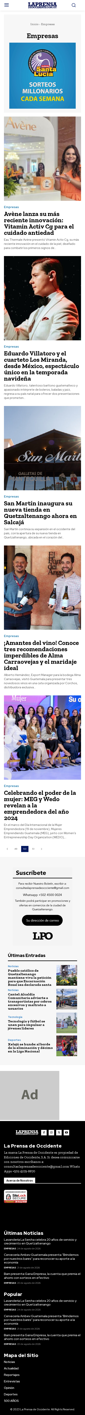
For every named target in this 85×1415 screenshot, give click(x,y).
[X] (59, 1132)
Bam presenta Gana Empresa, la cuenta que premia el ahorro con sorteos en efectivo (42, 1276)
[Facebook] (44, 1132)
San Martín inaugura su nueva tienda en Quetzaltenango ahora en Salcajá (40, 513)
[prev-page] (7, 849)
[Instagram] (51, 1132)
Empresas (11, 207)
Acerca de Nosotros (19, 1180)
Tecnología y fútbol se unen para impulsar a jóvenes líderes (26, 1024)
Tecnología (15, 1017)
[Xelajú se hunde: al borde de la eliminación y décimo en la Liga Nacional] (66, 1046)
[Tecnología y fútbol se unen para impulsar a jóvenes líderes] (66, 1023)
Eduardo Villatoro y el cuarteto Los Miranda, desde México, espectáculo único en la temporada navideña (41, 366)
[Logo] (43, 5)
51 (33, 848)
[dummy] (29, 1119)
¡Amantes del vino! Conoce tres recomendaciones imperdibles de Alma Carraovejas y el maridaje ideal (41, 655)
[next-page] (41, 849)
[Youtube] (66, 1132)
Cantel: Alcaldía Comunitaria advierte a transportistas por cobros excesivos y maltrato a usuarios (30, 1001)
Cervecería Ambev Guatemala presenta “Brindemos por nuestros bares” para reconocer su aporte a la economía (41, 1258)
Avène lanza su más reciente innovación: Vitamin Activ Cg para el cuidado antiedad (39, 223)
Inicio (34, 24)
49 (15, 848)
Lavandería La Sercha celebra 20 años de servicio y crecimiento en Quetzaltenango (40, 1241)
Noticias (13, 966)
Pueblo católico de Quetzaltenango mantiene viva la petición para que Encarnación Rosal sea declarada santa (29, 977)
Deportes (14, 1040)
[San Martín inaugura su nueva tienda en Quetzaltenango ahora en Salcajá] (42, 448)
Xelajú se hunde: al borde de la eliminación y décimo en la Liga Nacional (30, 1047)
